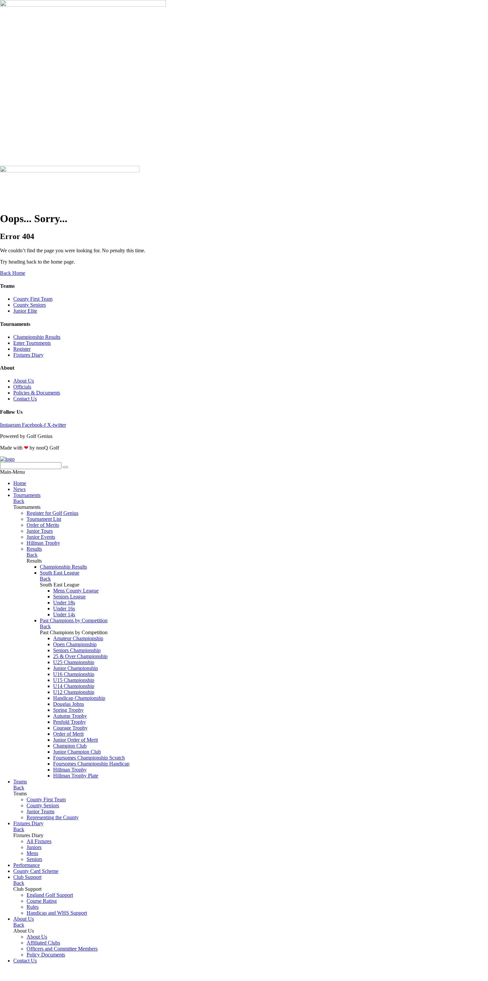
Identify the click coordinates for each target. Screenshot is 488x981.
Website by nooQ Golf (23, 972)
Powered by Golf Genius (26, 978)
